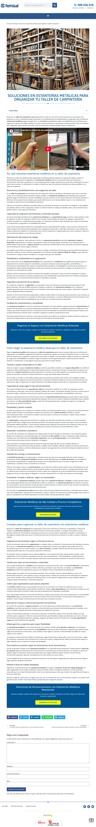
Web (8, 781)
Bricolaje (14, 23)
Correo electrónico (13, 773)
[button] (48, 15)
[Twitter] (88, 806)
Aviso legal (5, 806)
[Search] (54, 5)
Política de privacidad (17, 806)
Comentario (11, 742)
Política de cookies (31, 806)
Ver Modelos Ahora (48, 515)
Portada (9, 23)
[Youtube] (92, 806)
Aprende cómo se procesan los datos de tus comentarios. (55, 794)
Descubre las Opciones (48, 338)
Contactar (90, 8)
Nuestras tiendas (78, 8)
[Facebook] (84, 806)
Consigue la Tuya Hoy (48, 702)
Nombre (10, 766)
